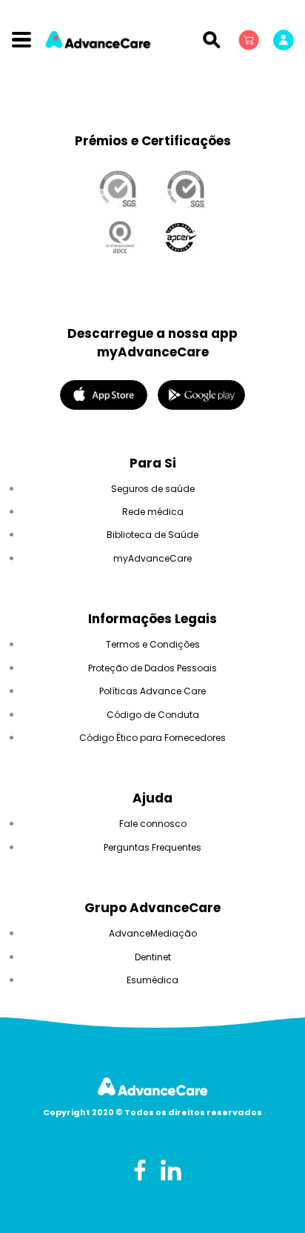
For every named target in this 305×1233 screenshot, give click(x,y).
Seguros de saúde (153, 488)
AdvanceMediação (153, 933)
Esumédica (152, 980)
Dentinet (153, 957)
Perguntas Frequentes (152, 847)
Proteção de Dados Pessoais (152, 668)
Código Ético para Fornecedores (152, 737)
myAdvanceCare (152, 558)
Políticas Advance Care (152, 691)
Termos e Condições (153, 644)
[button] (250, 39)
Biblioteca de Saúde (152, 534)
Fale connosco (153, 823)
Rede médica (153, 511)
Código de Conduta (153, 714)
